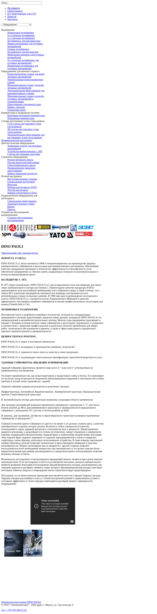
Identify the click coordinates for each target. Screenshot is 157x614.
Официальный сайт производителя (19, 253)
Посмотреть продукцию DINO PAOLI (21, 602)
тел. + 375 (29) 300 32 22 (14, 610)
